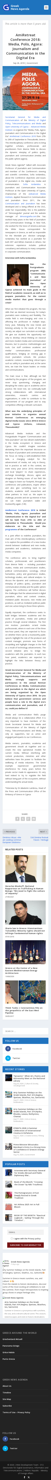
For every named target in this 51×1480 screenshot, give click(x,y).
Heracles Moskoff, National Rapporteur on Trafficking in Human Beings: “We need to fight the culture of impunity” (25, 890)
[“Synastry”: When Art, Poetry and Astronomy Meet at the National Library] (8, 1077)
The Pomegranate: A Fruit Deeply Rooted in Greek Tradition (26, 1195)
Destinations (18, 1102)
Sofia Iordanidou (32, 184)
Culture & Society (31, 1083)
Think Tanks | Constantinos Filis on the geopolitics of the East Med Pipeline (24, 1010)
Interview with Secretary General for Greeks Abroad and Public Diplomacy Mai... (29, 1173)
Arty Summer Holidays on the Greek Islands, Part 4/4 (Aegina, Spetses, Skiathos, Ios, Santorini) (28, 1095)
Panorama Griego (11, 1345)
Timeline (7, 1392)
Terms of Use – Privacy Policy (16, 1412)
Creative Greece (31, 1136)
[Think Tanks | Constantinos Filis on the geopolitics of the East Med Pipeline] (25, 992)
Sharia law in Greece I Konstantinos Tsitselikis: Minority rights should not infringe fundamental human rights (25, 930)
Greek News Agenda (20, 1261)
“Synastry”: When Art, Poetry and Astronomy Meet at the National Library (29, 1078)
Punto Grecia (9, 1359)
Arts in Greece (30, 1100)
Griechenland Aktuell (12, 1339)
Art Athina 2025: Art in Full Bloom (26, 1205)
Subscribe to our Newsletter (25, 1245)
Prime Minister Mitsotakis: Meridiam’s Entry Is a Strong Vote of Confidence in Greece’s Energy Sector (29, 1148)
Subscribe (7, 1405)
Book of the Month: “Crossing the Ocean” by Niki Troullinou (28, 1183)
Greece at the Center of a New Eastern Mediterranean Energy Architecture (21, 970)
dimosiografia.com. (28, 216)
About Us (7, 1386)
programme (11, 529)
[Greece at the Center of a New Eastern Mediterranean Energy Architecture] (25, 952)
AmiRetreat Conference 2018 (23, 136)
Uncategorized (19, 1086)
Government (32, 63)
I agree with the (27, 1238)
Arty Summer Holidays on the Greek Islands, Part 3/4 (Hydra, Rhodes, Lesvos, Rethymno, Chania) (27, 1113)
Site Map (7, 1399)
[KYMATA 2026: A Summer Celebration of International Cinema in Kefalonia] (8, 1130)
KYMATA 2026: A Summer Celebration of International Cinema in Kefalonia (27, 1130)
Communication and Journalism (20, 203)
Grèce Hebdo (9, 1352)
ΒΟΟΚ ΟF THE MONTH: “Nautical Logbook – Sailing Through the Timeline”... (29, 1218)
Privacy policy (34, 1238)
